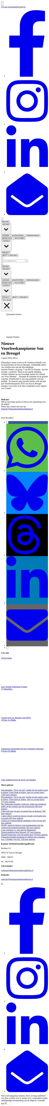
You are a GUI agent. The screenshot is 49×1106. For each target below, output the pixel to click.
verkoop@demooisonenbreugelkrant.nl (17, 870)
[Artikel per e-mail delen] (27, 645)
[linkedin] (27, 172)
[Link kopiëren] (7, 647)
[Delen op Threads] (27, 555)
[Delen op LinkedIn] (27, 603)
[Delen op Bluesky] (27, 513)
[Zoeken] (27, 261)
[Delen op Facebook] (7, 422)
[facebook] (27, 76)
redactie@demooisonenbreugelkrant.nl (17, 409)
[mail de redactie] (27, 214)
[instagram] (27, 124)
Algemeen (22, 358)
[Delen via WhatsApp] (27, 470)
